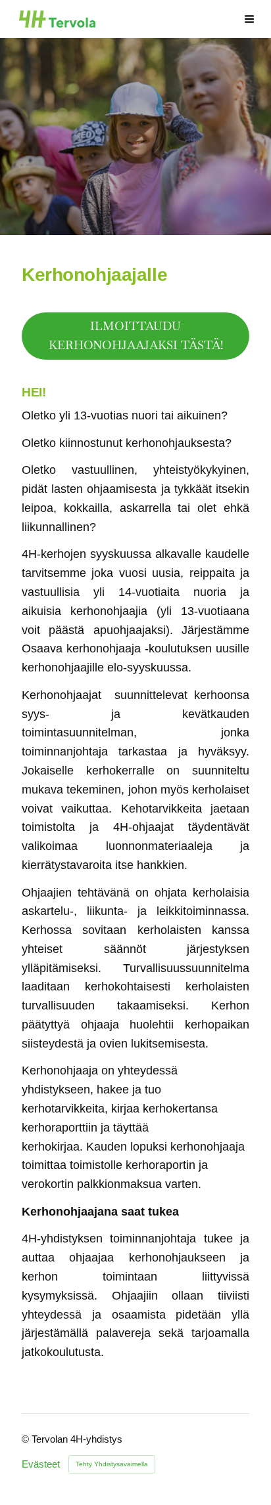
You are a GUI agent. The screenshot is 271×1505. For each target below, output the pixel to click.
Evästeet (41, 1465)
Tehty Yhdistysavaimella (112, 1464)
